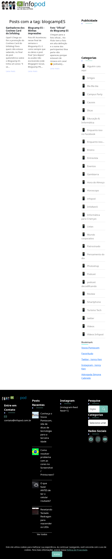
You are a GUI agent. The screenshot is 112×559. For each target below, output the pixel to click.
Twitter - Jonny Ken (91, 359)
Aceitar (57, 554)
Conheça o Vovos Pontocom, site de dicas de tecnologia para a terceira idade (46, 427)
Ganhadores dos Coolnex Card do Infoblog (15, 30)
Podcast (91, 274)
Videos (90, 326)
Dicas (90, 110)
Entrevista (92, 158)
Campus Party (94, 94)
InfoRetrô (92, 206)
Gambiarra (93, 174)
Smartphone (94, 301)
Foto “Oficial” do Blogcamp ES (59, 29)
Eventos (91, 166)
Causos (91, 102)
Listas (90, 226)
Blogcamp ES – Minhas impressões (36, 30)
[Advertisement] (96, 38)
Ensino (90, 149)
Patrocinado (93, 246)
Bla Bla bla (92, 86)
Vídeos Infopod (95, 334)
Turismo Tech (94, 310)
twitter (90, 318)
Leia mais (10, 71)
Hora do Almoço (95, 182)
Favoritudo (87, 353)
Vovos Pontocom (90, 347)
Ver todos (42, 534)
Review (91, 293)
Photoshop (93, 266)
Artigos (91, 78)
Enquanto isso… (95, 141)
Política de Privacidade (77, 550)
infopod (91, 198)
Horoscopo (93, 190)
